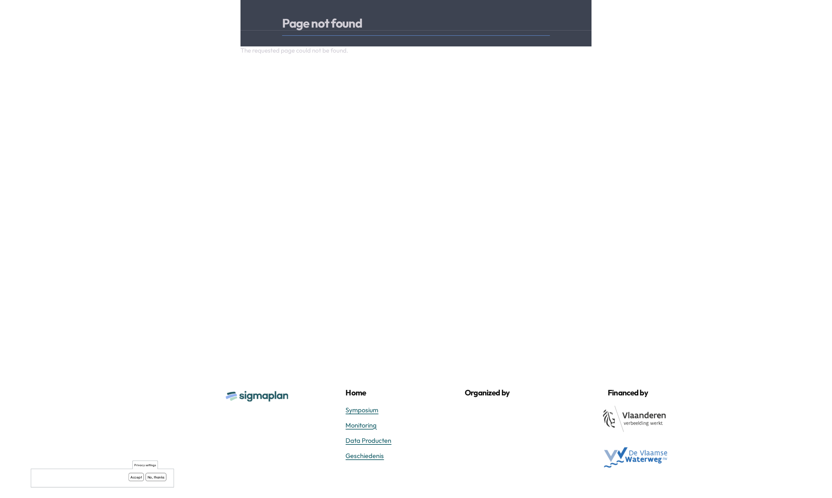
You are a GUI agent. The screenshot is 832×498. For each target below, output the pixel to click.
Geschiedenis (364, 456)
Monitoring (361, 425)
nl (782, 17)
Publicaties (659, 17)
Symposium (361, 410)
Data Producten (368, 440)
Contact (726, 17)
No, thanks (156, 477)
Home (622, 17)
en (796, 17)
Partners (694, 17)
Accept (136, 477)
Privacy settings (145, 465)
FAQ (753, 17)
